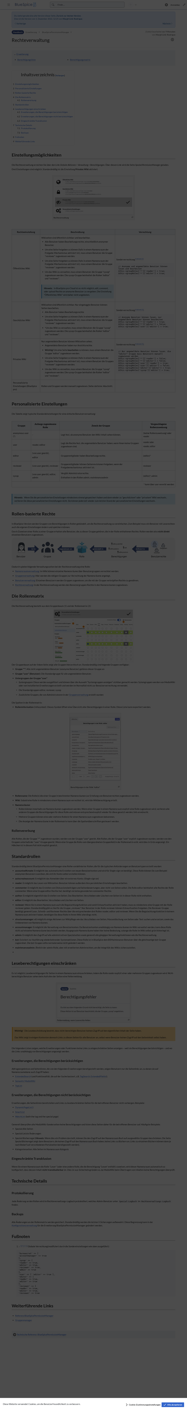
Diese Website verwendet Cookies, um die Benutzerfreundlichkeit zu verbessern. (41, 1404)
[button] (143, 1404)
